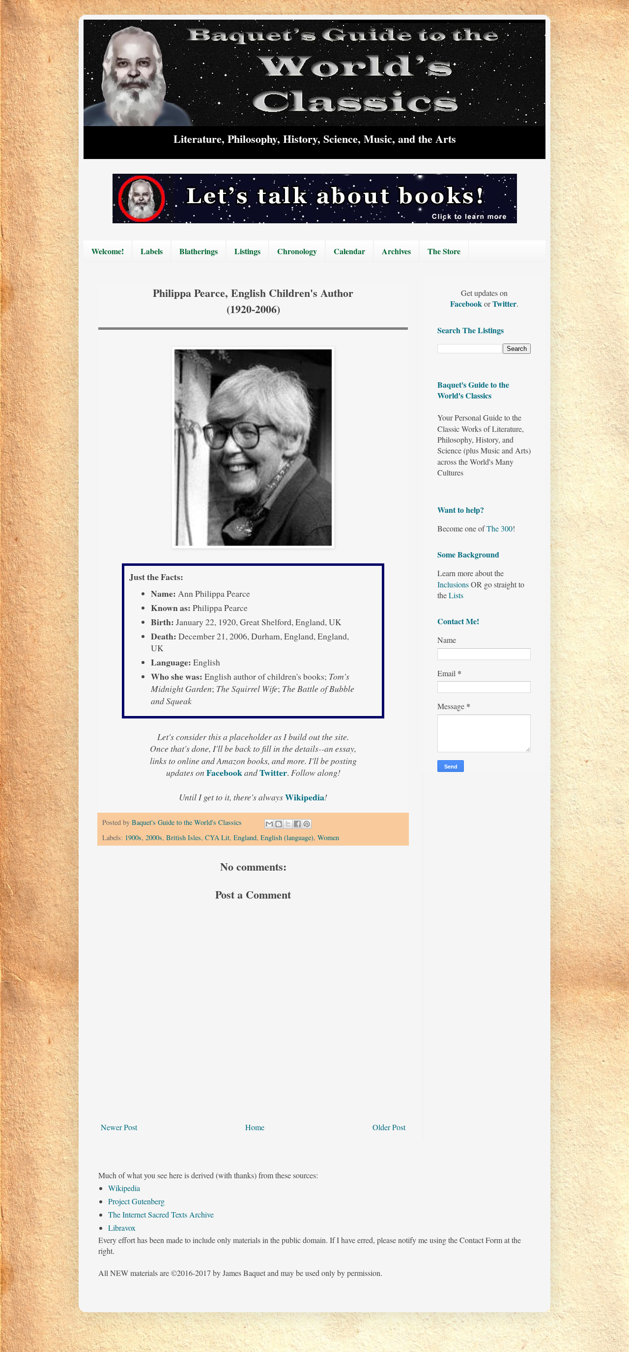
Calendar (349, 251)
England (245, 837)
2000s (153, 837)
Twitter (504, 303)
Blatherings (198, 251)
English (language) (287, 837)
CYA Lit (217, 837)
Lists (456, 595)
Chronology (297, 251)
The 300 (499, 528)
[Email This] (269, 824)
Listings (247, 251)
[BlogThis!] (279, 824)
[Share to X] (288, 824)
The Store (444, 251)
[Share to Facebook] (297, 824)
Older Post (388, 1127)
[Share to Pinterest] (307, 824)
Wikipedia (124, 1188)
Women (328, 837)
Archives (396, 251)
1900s (133, 837)
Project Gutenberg (136, 1201)
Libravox (122, 1227)
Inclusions (453, 584)
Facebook (467, 303)
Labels (152, 251)
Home (254, 1127)
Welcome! (107, 251)
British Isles (183, 837)
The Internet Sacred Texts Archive (161, 1214)
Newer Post (119, 1127)
